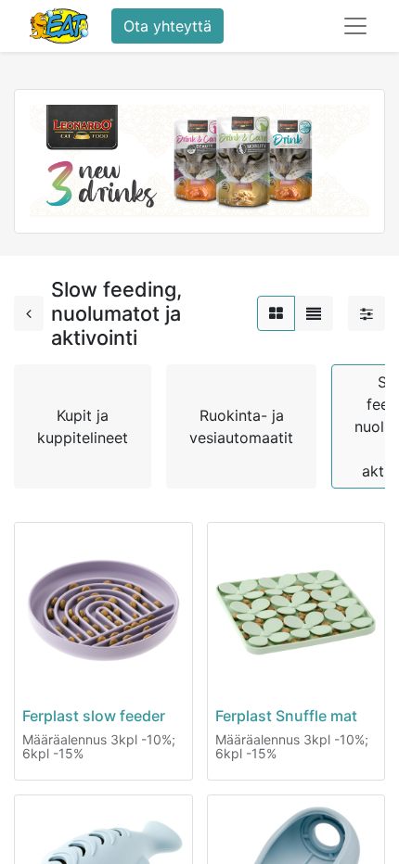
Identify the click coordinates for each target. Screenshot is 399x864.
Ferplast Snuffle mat (286, 715)
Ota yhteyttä (167, 26)
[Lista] (313, 313)
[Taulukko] (276, 313)
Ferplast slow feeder (93, 715)
